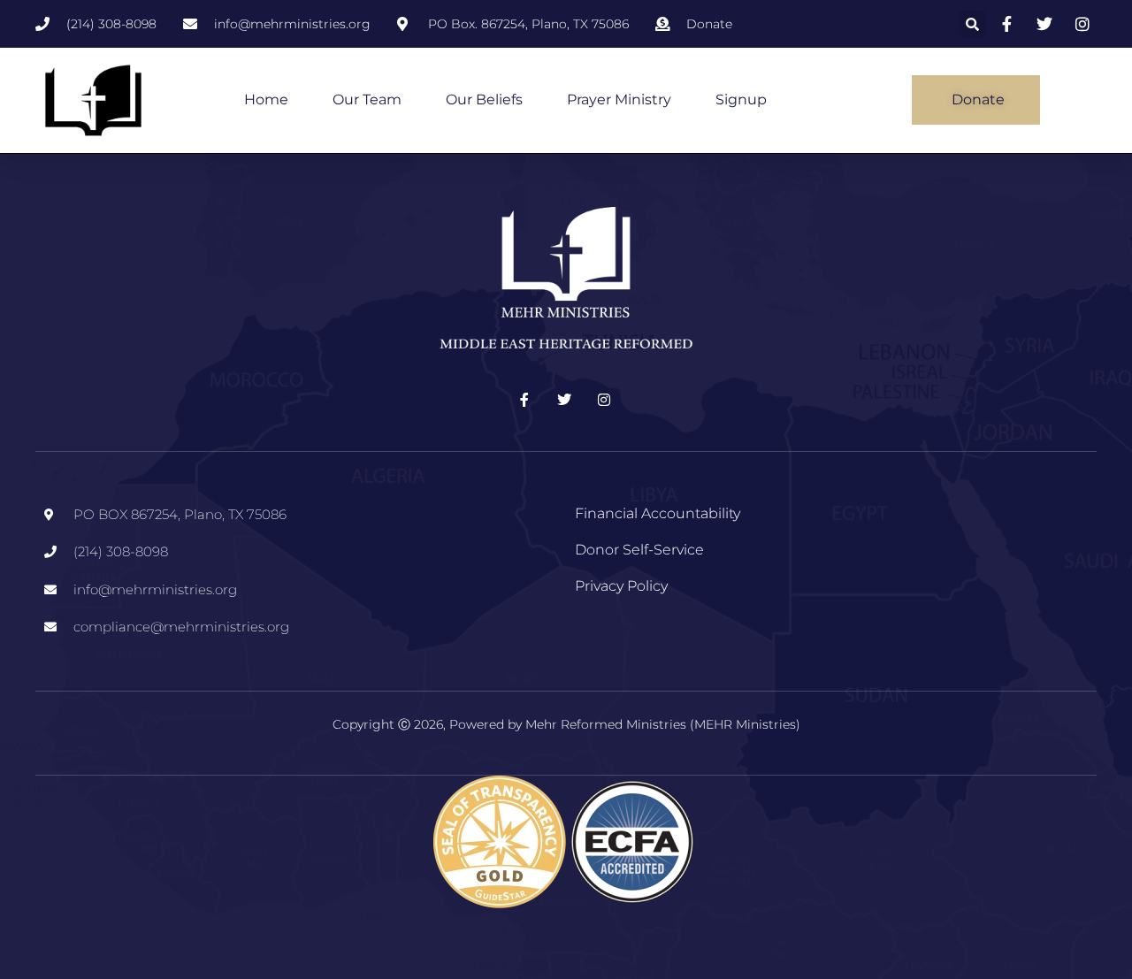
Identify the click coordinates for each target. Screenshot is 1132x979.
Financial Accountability (657, 513)
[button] (972, 24)
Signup (741, 99)
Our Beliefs (484, 99)
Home (266, 99)
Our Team (367, 99)
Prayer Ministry (619, 99)
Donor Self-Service (639, 549)
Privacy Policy (621, 585)
